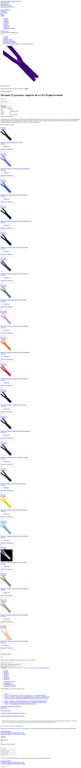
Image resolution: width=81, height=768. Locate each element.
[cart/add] (1, 152)
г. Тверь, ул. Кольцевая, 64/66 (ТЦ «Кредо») (15, 703)
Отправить (3, 667)
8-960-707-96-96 (41, 702)
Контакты (6, 27)
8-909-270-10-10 (32, 703)
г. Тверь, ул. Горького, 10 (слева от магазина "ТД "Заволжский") (21, 701)
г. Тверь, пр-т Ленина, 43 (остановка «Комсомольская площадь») (21, 698)
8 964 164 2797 (5, 4)
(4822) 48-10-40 (41, 695)
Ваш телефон (4, 666)
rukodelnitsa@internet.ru (10, 686)
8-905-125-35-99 (43, 698)
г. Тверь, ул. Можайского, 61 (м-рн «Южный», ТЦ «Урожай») (20, 702)
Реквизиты (3, 708)
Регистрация (8, 5)
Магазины (6, 25)
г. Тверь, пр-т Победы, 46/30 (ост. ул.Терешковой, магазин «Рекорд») (22, 697)
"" (1, 747)
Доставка (6, 22)
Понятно (3, 736)
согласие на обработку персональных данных (39, 667)
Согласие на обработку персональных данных (13, 713)
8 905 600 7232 (5, 31)
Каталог (6, 19)
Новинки (6, 21)
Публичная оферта (6, 710)
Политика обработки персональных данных (12, 716)
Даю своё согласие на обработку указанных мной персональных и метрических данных (26, 758)
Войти (2, 5)
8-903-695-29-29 (43, 701)
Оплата (6, 24)
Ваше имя (3, 662)
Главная (6, 18)
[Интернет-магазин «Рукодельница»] (11, 1)
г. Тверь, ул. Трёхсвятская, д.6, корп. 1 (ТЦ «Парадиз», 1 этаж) (20, 695)
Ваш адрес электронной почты (9, 664)
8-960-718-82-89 (45, 697)
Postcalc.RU (20, 726)
